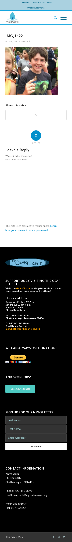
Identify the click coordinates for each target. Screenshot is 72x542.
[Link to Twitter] (64, 536)
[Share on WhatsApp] (36, 115)
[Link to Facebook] (53, 536)
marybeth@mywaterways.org (30, 495)
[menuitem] (25, 2)
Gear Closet (23, 288)
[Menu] (62, 17)
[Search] (53, 17)
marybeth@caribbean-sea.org (22, 328)
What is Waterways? (36, 8)
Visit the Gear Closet (42, 2)
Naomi (26, 41)
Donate (25, 2)
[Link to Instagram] (58, 536)
